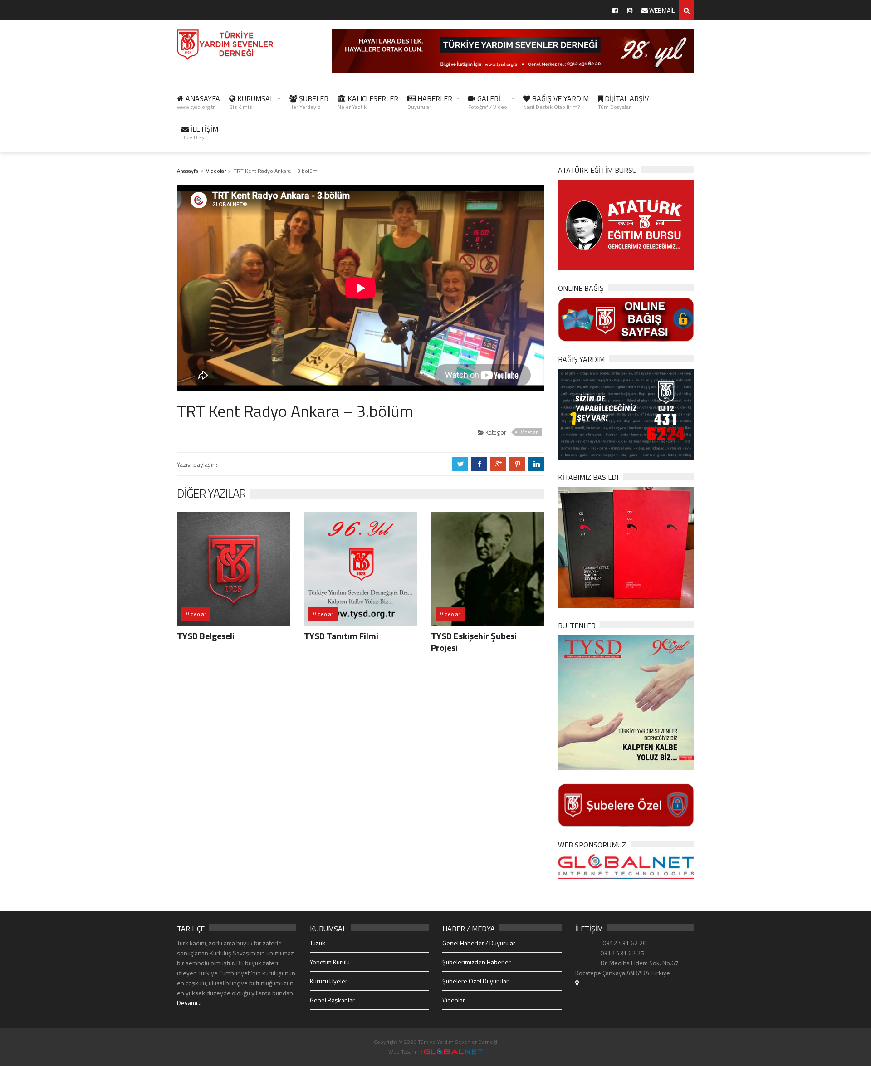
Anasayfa (187, 170)
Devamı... (189, 1002)
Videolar (216, 170)
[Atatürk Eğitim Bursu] (626, 224)
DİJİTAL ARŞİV (623, 102)
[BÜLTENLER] (626, 701)
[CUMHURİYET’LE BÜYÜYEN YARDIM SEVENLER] (626, 546)
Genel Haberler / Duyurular (478, 943)
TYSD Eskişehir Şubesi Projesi (474, 642)
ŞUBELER (308, 102)
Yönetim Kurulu (330, 962)
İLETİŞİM (199, 132)
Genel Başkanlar (332, 1000)
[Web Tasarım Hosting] (626, 865)
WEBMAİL (661, 10)
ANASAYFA (198, 102)
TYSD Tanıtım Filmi (341, 636)
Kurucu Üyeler (328, 981)
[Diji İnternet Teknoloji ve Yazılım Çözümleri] (453, 1051)
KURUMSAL (251, 102)
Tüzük (317, 943)
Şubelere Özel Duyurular (475, 981)
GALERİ (487, 102)
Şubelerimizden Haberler (476, 962)
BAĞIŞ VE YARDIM (556, 102)
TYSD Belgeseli (206, 636)
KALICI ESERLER (368, 102)
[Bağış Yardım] (626, 413)
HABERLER (429, 102)
